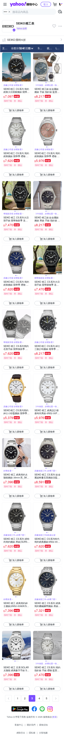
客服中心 (19, 724)
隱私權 (32, 732)
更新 (54, 716)
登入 (45, 4)
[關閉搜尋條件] (9, 11)
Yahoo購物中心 (24, 4)
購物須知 (43, 724)
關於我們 (31, 724)
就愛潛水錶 (50, 48)
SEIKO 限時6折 (16, 40)
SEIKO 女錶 (41, 48)
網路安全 (21, 732)
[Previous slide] (4, 67)
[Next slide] (29, 67)
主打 (4, 48)
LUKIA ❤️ (59, 48)
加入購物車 (18, 110)
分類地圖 (43, 732)
